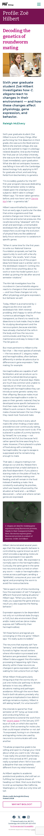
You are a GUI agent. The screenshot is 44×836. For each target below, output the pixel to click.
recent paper (13, 721)
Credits (33, 829)
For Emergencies (16, 826)
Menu (39, 4)
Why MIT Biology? (22, 804)
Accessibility (28, 826)
